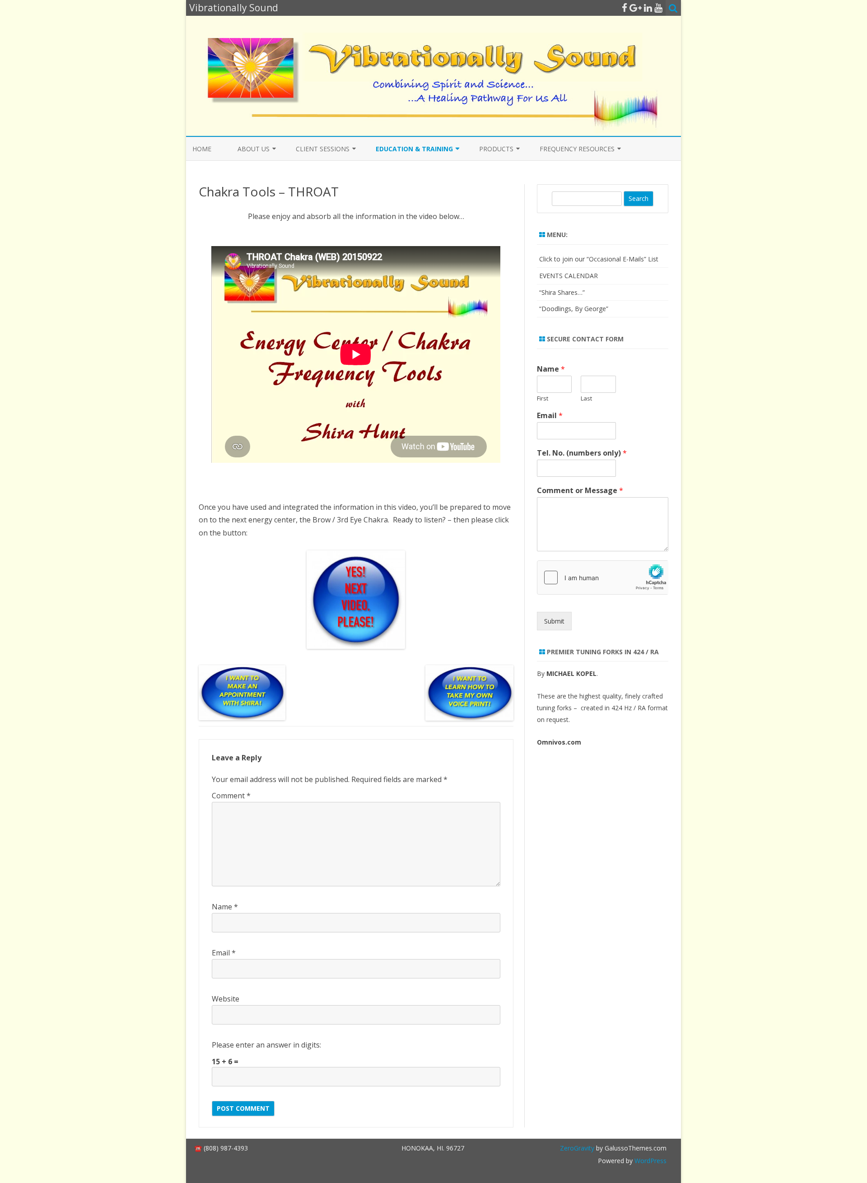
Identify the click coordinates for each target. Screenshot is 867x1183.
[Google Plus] (635, 7)
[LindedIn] (648, 7)
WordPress (650, 1160)
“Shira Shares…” (562, 292)
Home (201, 148)
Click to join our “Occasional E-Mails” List (598, 259)
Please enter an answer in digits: (266, 1045)
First (542, 398)
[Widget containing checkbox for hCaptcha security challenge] (602, 577)
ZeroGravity (577, 1148)
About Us (254, 148)
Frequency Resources (577, 148)
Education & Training (414, 148)
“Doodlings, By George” (573, 308)
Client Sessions (323, 148)
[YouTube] (658, 7)
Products (496, 148)
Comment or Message (580, 490)
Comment (231, 796)
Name (225, 907)
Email (224, 953)
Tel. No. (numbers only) (582, 453)
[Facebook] (624, 7)
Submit (554, 621)
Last (586, 398)
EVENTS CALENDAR (568, 275)
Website (225, 999)
